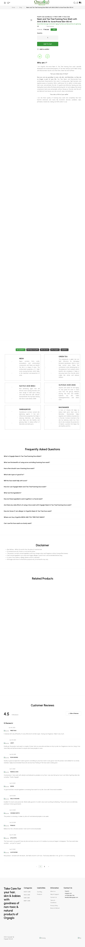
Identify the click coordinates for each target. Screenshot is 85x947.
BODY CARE (27, 892)
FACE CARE (27, 895)
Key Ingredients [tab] (20, 349)
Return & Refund (54, 908)
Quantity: (39, 33)
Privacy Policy (54, 905)
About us (52, 891)
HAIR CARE (27, 898)
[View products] (81, 588)
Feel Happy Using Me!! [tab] (32, 349)
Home (13, 7)
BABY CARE (27, 901)
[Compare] (81, 697)
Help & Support (54, 894)
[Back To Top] (81, 943)
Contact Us (53, 897)
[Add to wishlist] (81, 692)
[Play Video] (31, 20)
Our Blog (39, 892)
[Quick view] (81, 595)
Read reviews (50, 26)
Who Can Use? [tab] (44, 349)
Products (39, 894)
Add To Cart (47, 44)
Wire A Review (74, 713)
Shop (20, 7)
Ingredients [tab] (64, 349)
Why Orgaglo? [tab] (55, 349)
